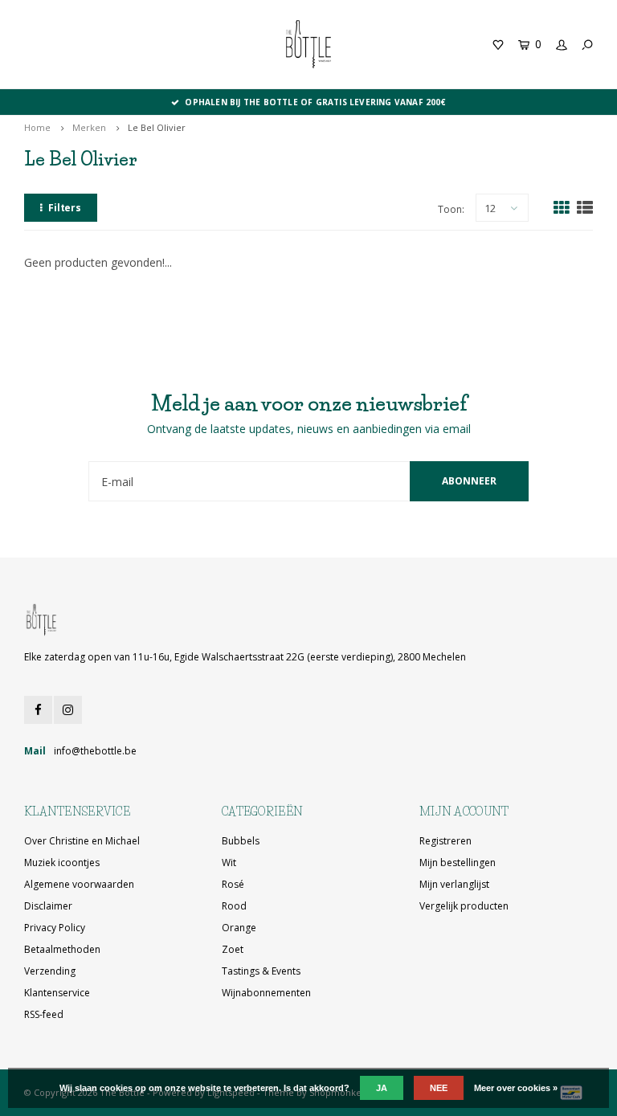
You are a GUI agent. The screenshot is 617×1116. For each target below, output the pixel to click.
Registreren (445, 841)
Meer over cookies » (516, 1088)
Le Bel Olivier (157, 127)
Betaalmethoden (62, 949)
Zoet (232, 949)
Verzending (50, 971)
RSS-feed (43, 1014)
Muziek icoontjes (62, 862)
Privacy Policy (54, 927)
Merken (89, 127)
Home (37, 127)
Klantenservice (57, 992)
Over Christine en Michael (82, 841)
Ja (381, 1088)
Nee (438, 1088)
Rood (234, 906)
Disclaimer (48, 906)
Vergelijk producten (464, 906)
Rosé (233, 884)
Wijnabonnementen (266, 992)
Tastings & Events (261, 971)
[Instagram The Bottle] (68, 710)
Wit (229, 862)
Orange (239, 927)
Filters (64, 208)
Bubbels (240, 841)
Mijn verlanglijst (454, 884)
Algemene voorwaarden (79, 884)
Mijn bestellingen (457, 862)
